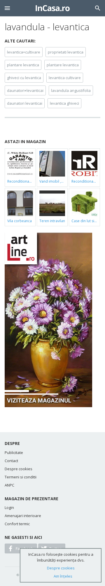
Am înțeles (63, 576)
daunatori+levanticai (25, 90)
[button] (7, 8)
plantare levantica (23, 64)
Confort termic (17, 523)
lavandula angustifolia (71, 90)
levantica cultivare (65, 77)
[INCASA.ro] (53, 8)
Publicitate (14, 452)
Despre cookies (18, 468)
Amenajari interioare (23, 515)
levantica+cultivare (23, 52)
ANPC (9, 485)
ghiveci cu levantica (24, 77)
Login (9, 507)
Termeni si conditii (20, 477)
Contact (11, 460)
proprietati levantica (65, 52)
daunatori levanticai (24, 103)
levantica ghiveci (64, 103)
